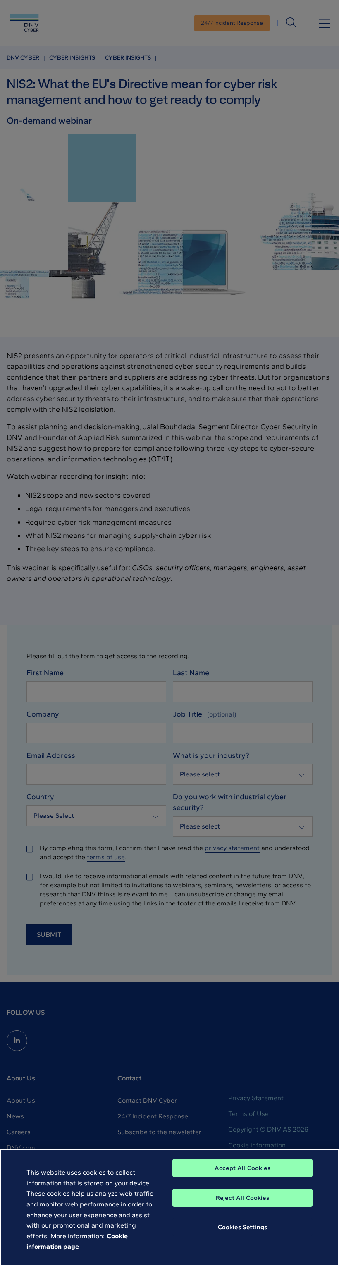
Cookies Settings (242, 1227)
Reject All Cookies (242, 1198)
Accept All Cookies (242, 1168)
